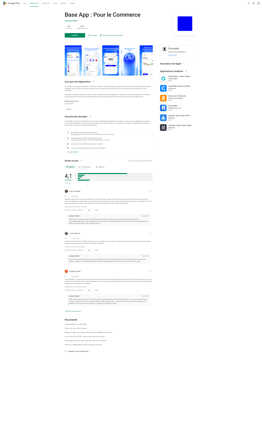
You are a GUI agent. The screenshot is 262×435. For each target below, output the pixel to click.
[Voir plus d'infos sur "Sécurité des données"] (90, 116)
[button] (73, 60)
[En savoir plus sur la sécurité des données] (73, 151)
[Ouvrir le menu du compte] (258, 3)
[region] (106, 27)
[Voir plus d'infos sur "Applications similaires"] (186, 71)
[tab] (24, 3)
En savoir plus (75, 134)
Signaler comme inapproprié (77, 351)
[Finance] (69, 109)
